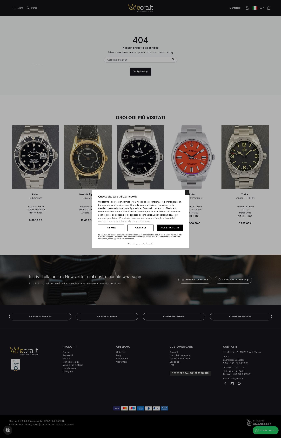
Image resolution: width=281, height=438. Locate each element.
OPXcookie (131, 244)
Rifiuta (111, 227)
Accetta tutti (170, 227)
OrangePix (150, 244)
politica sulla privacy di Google (134, 221)
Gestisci (140, 227)
